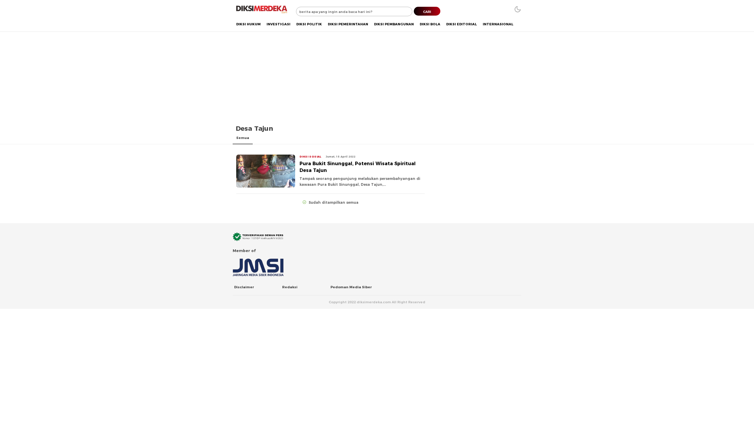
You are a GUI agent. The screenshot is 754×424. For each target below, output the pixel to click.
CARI (427, 12)
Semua (242, 138)
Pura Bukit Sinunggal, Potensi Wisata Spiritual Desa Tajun (358, 167)
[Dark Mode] (517, 9)
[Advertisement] (377, 75)
